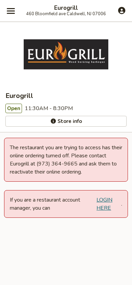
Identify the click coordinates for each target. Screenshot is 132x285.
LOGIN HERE (104, 204)
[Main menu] (11, 11)
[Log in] (121, 10)
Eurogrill (66, 8)
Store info (69, 121)
